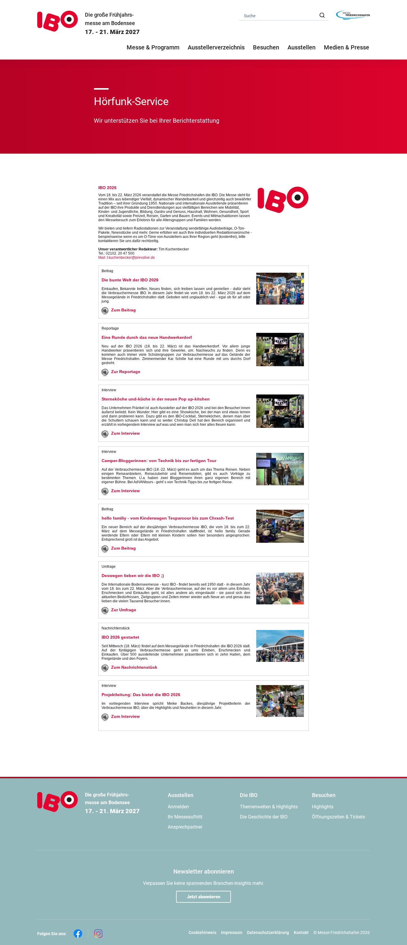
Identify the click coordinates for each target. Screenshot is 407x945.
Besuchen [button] (266, 47)
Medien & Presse (346, 47)
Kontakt (301, 932)
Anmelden (178, 807)
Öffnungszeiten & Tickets (338, 817)
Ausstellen (180, 795)
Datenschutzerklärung (268, 932)
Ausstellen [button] (302, 47)
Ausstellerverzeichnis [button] (216, 47)
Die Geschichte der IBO (264, 817)
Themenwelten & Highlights (269, 807)
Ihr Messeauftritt (185, 817)
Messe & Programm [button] (153, 47)
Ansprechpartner (185, 827)
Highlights (322, 807)
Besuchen (323, 795)
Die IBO (248, 795)
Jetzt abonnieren (203, 896)
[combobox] (284, 15)
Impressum (231, 932)
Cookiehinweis (202, 932)
